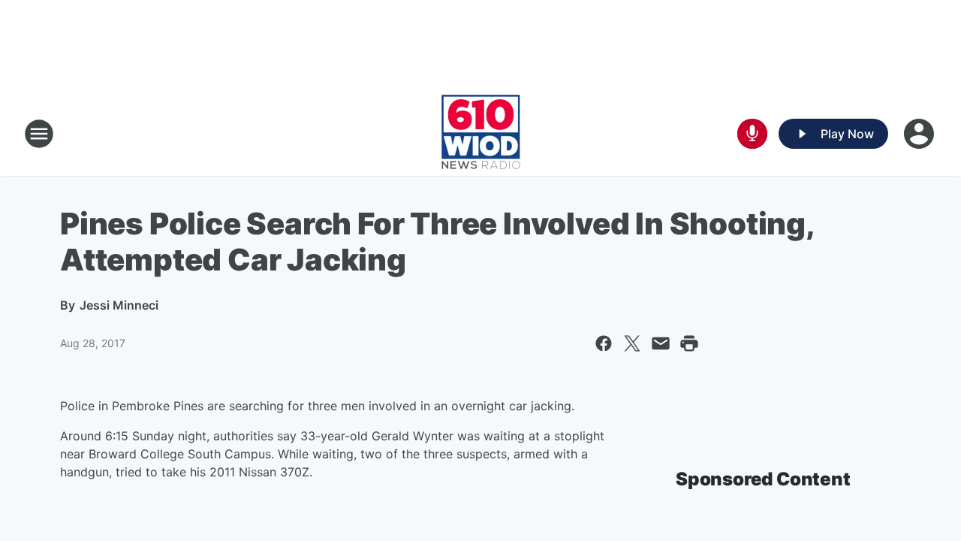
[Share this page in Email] (660, 343)
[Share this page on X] (632, 343)
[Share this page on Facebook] (603, 343)
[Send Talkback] (752, 134)
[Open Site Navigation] (39, 134)
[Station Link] (480, 134)
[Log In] (920, 134)
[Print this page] (689, 343)
